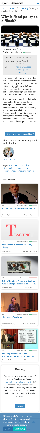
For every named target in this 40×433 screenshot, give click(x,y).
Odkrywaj (24, 9)
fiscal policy (9, 168)
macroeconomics (23, 168)
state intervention (26, 171)
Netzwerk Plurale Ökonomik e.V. (18, 382)
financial (29, 165)
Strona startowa (8, 9)
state (13, 171)
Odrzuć (8, 429)
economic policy (16, 165)
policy (6, 171)
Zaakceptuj (20, 429)
